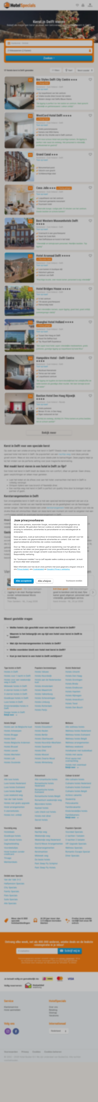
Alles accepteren (24, 580)
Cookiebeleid (38, 569)
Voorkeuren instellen (74, 581)
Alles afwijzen (44, 581)
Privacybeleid (23, 569)
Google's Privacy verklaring (58, 569)
